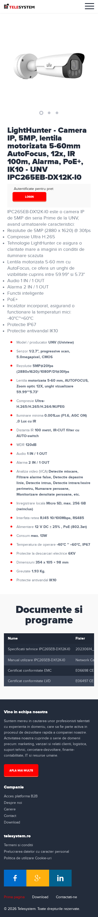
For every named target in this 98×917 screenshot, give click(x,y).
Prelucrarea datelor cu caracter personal (36, 852)
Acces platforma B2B (21, 796)
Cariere (10, 809)
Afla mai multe (21, 770)
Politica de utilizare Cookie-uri (27, 858)
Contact (10, 816)
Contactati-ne (66, 897)
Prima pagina (14, 897)
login (29, 197)
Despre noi (13, 803)
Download (12, 822)
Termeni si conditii (18, 845)
